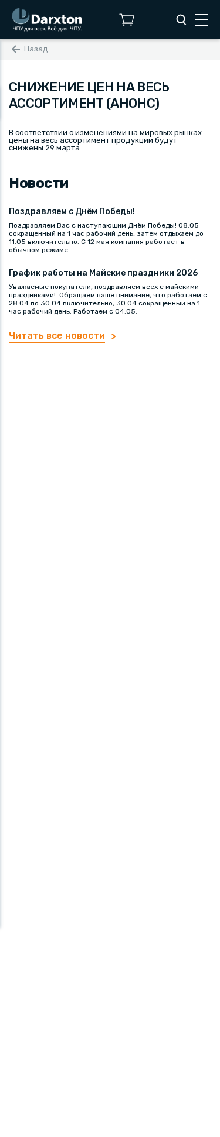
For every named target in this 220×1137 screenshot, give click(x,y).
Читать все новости (57, 335)
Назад (36, 48)
